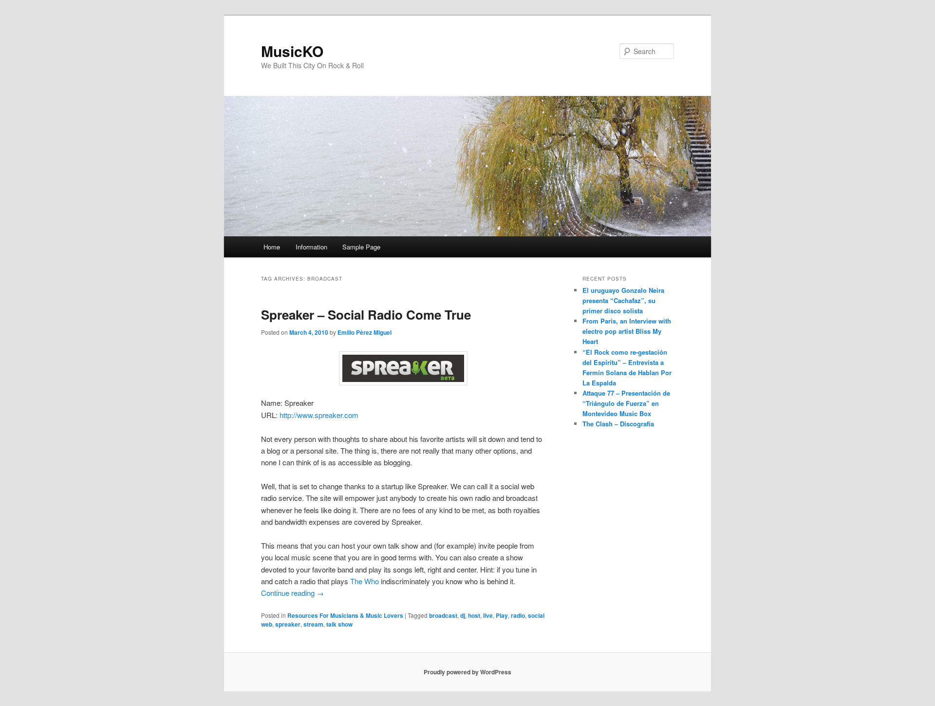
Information (311, 246)
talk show (339, 624)
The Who (364, 581)
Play (502, 615)
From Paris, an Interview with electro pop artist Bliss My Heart (626, 331)
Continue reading (292, 593)
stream (313, 624)
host (474, 615)
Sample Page (361, 246)
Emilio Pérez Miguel (364, 332)
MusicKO (292, 50)
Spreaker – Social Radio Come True (366, 314)
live (488, 615)
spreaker (287, 624)
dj (462, 615)
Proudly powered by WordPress (467, 672)
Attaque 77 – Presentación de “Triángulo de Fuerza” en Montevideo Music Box (626, 403)
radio (518, 615)
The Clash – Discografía (618, 423)
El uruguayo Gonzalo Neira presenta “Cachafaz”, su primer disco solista (623, 300)
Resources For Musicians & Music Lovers (345, 615)
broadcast (443, 615)
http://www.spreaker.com (319, 415)
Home (271, 246)
